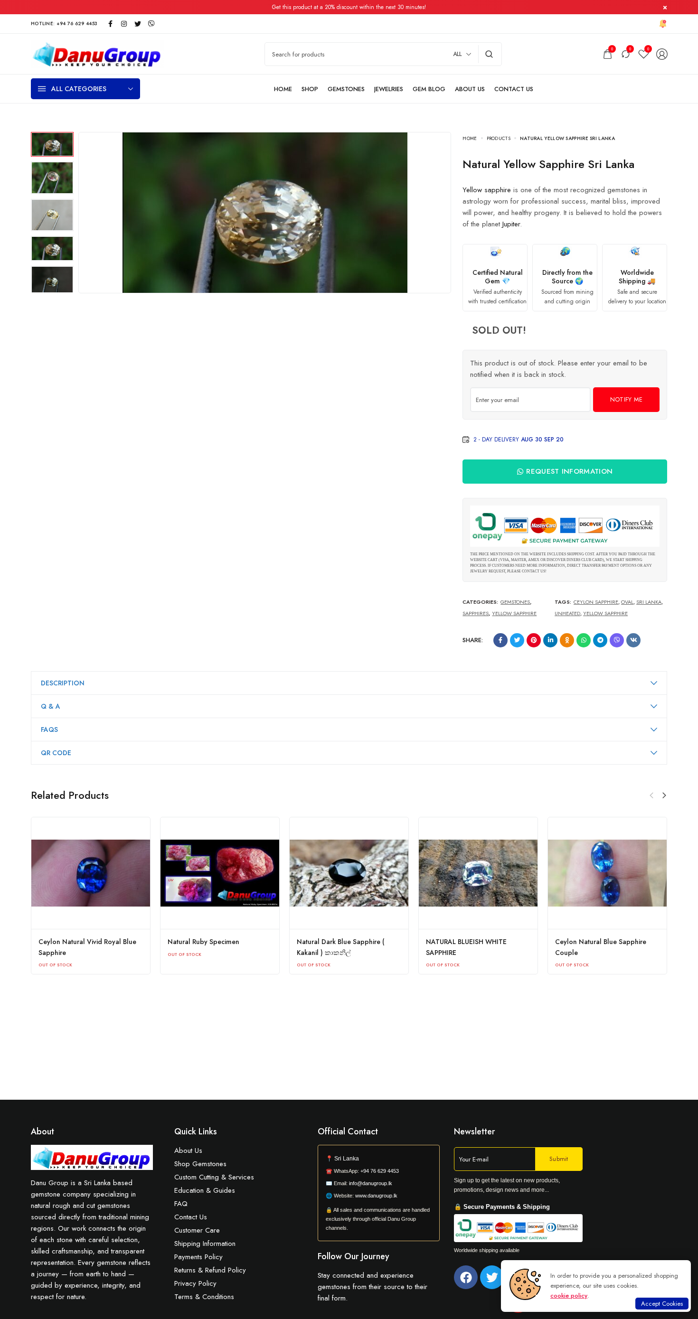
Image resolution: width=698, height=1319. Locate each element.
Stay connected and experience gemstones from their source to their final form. (372, 1286)
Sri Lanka (648, 602)
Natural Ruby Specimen (203, 941)
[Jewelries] (388, 89)
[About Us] (470, 89)
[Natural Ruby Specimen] (219, 873)
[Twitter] (492, 1277)
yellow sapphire (605, 613)
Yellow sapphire (486, 190)
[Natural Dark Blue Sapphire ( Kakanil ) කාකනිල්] (349, 873)
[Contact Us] (513, 89)
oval (627, 602)
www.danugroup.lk (375, 1195)
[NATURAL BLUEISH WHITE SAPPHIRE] (478, 873)
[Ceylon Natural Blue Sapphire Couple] (607, 873)
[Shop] (310, 89)
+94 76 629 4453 (379, 1171)
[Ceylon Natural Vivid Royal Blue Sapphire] (90, 873)
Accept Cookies (662, 1303)
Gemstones (515, 602)
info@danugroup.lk (370, 1183)
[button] (664, 795)
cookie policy (568, 1295)
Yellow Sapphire (514, 613)
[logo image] (97, 53)
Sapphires (475, 613)
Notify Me (626, 399)
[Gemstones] (346, 89)
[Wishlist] (643, 53)
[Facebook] (466, 1277)
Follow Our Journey (353, 1256)
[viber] (151, 23)
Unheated (567, 613)
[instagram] (124, 23)
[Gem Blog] (429, 89)
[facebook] (110, 23)
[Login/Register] (662, 54)
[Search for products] (489, 54)
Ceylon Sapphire (596, 602)
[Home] (283, 89)
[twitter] (137, 23)
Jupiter (511, 224)
